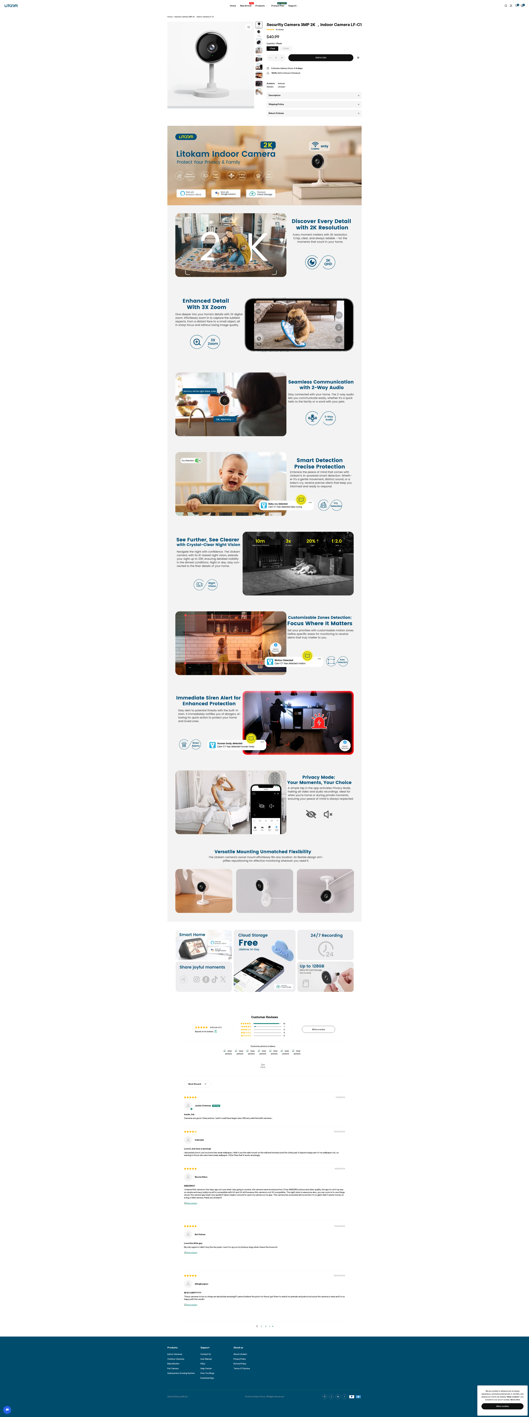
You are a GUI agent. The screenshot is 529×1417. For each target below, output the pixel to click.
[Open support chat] (7, 1410)
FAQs (202, 1363)
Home (169, 17)
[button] (270, 30)
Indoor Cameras (174, 1354)
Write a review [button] (318, 1029)
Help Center (206, 1368)
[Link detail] (324, 1396)
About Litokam (240, 1354)
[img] (190, 1097)
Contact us (205, 1354)
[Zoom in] (248, 27)
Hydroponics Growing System (181, 1373)
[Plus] (282, 58)
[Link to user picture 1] (190, 1208)
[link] (264, 165)
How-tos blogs (207, 1373)
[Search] (506, 6)
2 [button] (261, 1326)
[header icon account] (511, 6)
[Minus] (270, 58)
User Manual (206, 1359)
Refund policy (240, 1363)
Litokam (281, 87)
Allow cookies (502, 1406)
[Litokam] (11, 5)
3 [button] (265, 1326)
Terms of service (242, 1368)
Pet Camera (173, 1368)
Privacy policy (240, 1359)
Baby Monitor (173, 1363)
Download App (207, 1378)
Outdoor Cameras (175, 1359)
